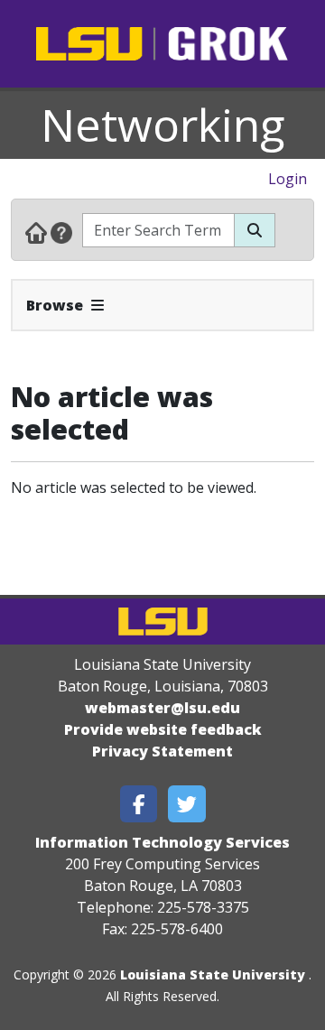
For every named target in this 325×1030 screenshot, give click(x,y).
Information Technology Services (162, 842)
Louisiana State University (212, 974)
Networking (163, 124)
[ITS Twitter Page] (187, 803)
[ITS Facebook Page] (139, 803)
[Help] (61, 232)
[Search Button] (254, 230)
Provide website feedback (163, 729)
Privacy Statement (162, 751)
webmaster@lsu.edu (162, 708)
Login (287, 179)
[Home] (36, 232)
